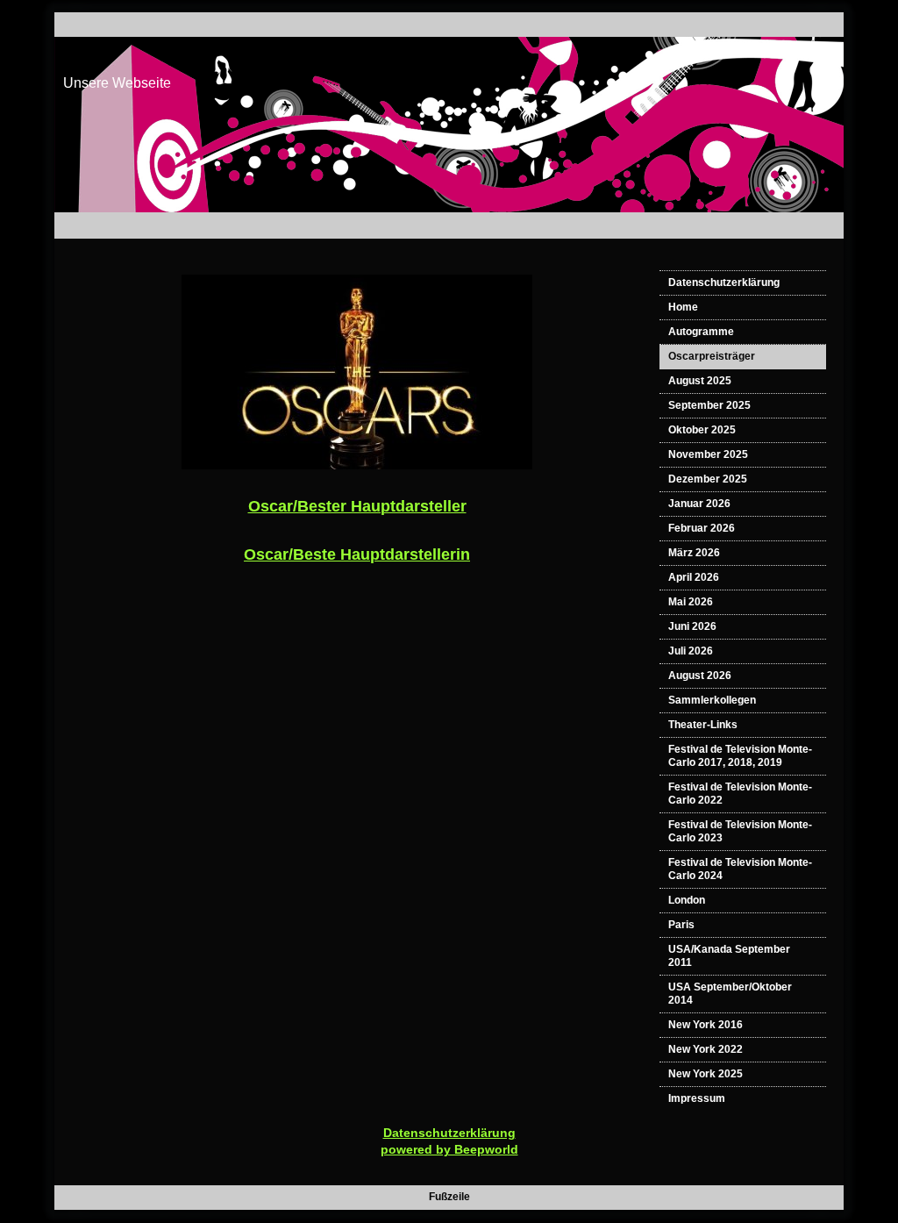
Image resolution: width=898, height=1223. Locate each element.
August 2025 (699, 381)
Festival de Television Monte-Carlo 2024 (740, 869)
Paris (681, 925)
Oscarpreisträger (711, 356)
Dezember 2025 (707, 479)
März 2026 (694, 553)
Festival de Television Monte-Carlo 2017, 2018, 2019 (740, 756)
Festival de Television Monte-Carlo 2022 (740, 793)
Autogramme (701, 331)
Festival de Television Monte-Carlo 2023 (740, 831)
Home (683, 307)
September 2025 (709, 405)
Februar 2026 (701, 528)
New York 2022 (705, 1049)
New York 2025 (705, 1074)
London (686, 900)
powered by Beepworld (449, 1149)
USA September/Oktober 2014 (730, 993)
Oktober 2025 (702, 430)
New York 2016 (705, 1025)
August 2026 (699, 675)
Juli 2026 (690, 651)
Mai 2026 (690, 602)
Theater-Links (703, 725)
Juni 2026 (692, 626)
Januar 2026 (699, 503)
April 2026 (693, 577)
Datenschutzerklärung (724, 282)
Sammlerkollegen (712, 700)
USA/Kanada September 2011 (729, 956)
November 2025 (708, 454)
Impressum (696, 1098)
